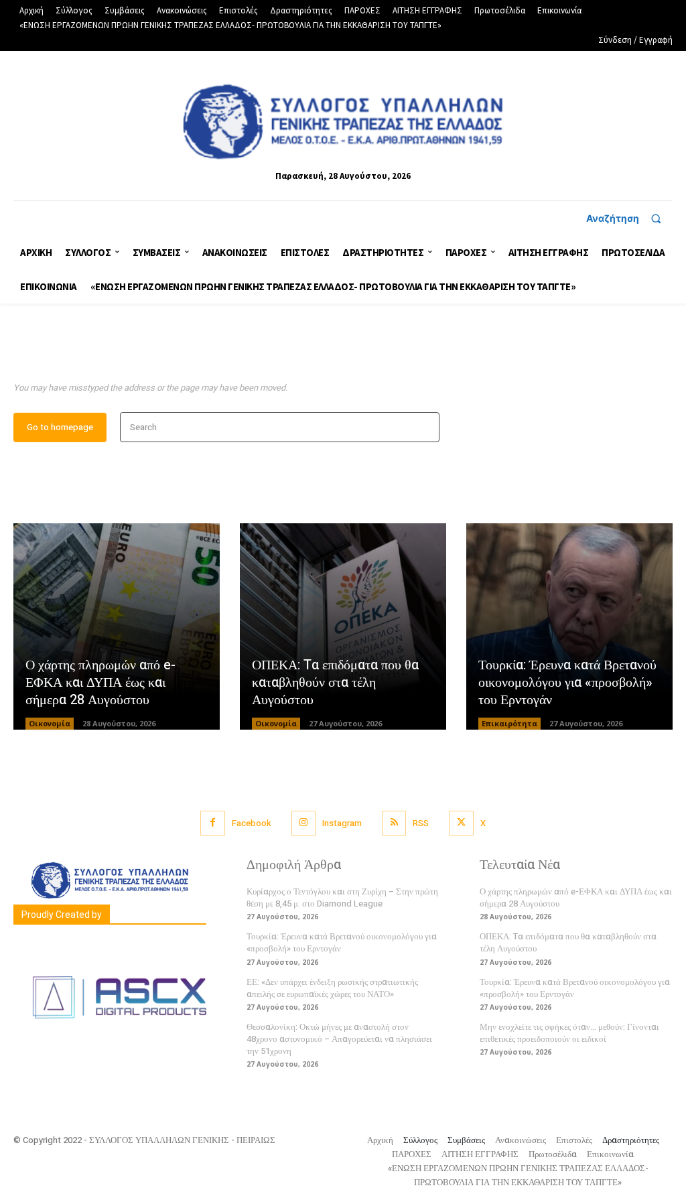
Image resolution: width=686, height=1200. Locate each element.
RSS (421, 823)
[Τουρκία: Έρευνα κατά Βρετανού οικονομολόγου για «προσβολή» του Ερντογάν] (569, 626)
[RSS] (394, 823)
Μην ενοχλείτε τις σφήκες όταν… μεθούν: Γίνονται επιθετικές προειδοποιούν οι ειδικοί (569, 1032)
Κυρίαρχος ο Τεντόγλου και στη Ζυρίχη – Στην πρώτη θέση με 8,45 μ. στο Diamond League (342, 897)
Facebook (251, 823)
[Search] (425, 427)
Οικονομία (49, 723)
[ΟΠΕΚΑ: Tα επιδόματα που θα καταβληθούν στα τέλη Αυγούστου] (343, 626)
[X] (461, 823)
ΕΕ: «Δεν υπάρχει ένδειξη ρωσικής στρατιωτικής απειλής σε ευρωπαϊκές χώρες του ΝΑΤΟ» (332, 988)
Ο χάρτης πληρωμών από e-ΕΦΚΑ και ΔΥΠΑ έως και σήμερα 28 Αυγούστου (100, 682)
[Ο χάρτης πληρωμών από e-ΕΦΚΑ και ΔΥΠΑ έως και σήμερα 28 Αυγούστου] (116, 626)
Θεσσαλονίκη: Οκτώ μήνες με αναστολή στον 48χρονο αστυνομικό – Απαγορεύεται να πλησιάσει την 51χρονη (339, 1038)
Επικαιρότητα (509, 723)
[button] (629, 218)
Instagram (342, 823)
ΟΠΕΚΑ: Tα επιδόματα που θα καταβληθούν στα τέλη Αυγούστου (335, 682)
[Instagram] (303, 823)
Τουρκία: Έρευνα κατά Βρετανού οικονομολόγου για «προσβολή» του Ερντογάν (567, 682)
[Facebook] (212, 823)
